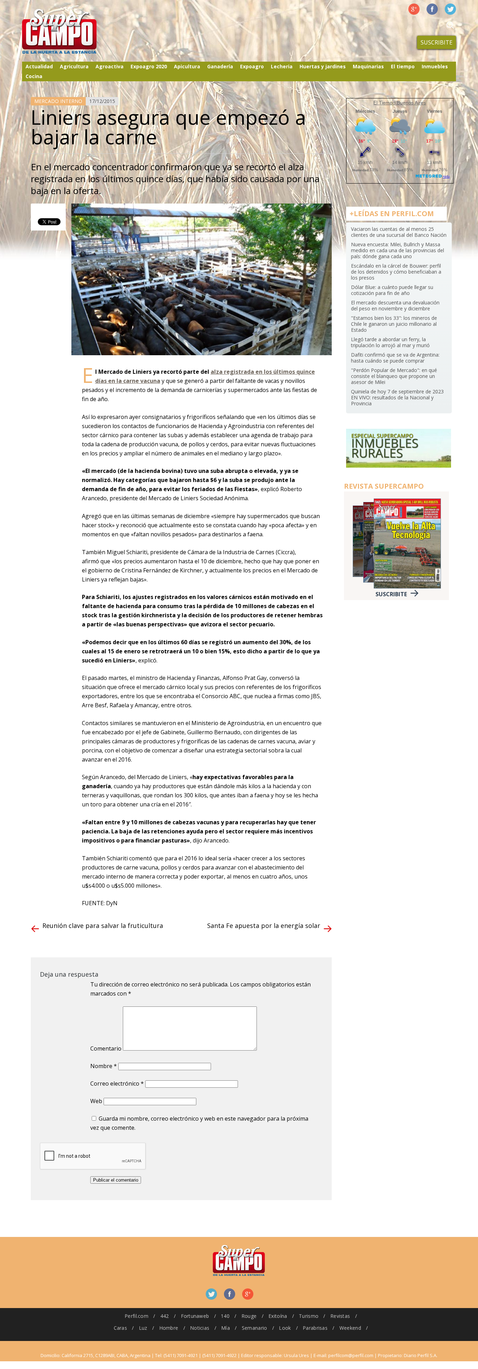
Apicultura (187, 66)
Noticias (199, 1328)
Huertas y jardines (323, 66)
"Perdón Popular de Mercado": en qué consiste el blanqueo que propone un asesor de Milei (394, 376)
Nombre (103, 1066)
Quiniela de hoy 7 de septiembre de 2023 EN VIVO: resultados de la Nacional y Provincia (397, 397)
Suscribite (436, 42)
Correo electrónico (117, 1083)
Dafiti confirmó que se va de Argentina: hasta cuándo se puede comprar (395, 357)
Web (96, 1101)
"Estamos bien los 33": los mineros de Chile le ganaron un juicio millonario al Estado (394, 324)
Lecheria (282, 66)
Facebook (432, 9)
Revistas (340, 1316)
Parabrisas (315, 1328)
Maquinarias (368, 66)
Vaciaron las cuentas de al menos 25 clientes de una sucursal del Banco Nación (399, 232)
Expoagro (252, 66)
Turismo (308, 1316)
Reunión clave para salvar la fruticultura (102, 925)
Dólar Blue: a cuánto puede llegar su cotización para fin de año (392, 290)
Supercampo (74, 31)
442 (164, 1316)
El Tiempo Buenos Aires (399, 102)
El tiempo (403, 66)
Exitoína (277, 1316)
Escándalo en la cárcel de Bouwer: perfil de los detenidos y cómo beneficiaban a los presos (396, 271)
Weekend (350, 1328)
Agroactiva (110, 66)
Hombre (168, 1328)
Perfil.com (136, 1316)
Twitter (450, 9)
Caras (120, 1328)
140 (225, 1316)
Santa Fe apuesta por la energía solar (263, 925)
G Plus (414, 9)
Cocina (34, 76)
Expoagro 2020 (149, 66)
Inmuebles (435, 66)
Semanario (254, 1328)
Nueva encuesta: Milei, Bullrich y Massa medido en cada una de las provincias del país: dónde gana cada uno (397, 250)
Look (285, 1328)
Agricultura (74, 66)
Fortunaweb (195, 1316)
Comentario (105, 1048)
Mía (225, 1328)
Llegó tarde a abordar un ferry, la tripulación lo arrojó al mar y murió (390, 342)
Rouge (248, 1316)
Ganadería (220, 66)
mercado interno (58, 101)
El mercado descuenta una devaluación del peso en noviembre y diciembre (395, 305)
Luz (143, 1328)
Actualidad (39, 66)
